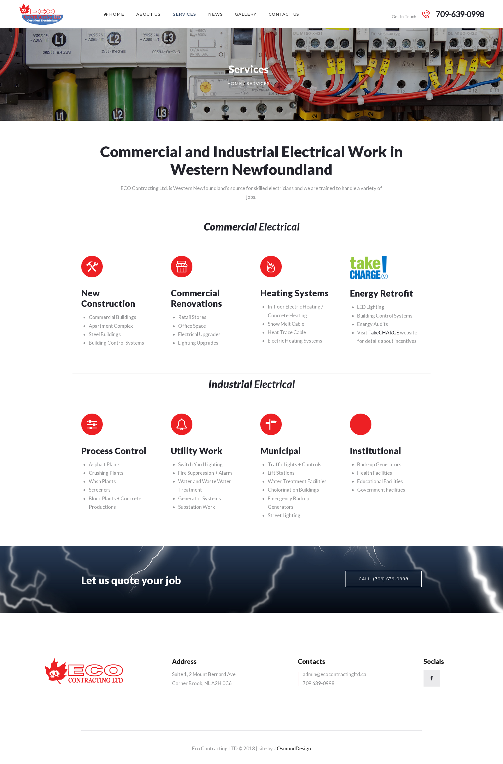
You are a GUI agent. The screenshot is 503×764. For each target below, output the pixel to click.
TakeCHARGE (383, 332)
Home (234, 83)
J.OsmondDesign (292, 748)
